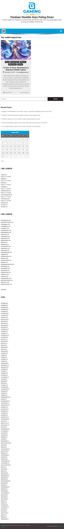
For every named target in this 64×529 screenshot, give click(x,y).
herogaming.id (4, 303)
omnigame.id (4, 395)
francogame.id (4, 431)
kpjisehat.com (4, 258)
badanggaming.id (5, 429)
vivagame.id (4, 355)
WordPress (3, 527)
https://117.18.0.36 (6, 176)
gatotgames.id (4, 409)
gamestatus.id (4, 513)
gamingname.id (4, 477)
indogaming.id (4, 307)
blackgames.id (4, 411)
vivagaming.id (4, 311)
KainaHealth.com (5, 270)
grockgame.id (4, 375)
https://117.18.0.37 (6, 196)
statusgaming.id (5, 493)
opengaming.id (4, 363)
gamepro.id (4, 515)
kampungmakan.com (6, 232)
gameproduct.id (5, 425)
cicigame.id (4, 439)
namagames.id (4, 337)
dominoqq (3, 289)
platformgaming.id (5, 481)
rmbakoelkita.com (5, 236)
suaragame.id (4, 391)
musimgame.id (4, 351)
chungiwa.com (4, 254)
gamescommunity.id (6, 443)
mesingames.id (4, 329)
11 (7, 146)
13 (15, 146)
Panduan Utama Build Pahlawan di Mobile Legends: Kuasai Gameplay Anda (21, 115)
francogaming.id (5, 419)
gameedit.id (4, 427)
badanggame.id (5, 441)
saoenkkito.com (5, 228)
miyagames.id (4, 407)
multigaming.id (4, 491)
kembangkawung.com (6, 252)
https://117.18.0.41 (6, 188)
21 (19, 149)
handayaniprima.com (6, 230)
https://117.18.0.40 (6, 200)
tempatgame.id (5, 403)
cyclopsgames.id (5, 449)
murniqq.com (4, 204)
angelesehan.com (5, 238)
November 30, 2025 (10, 72)
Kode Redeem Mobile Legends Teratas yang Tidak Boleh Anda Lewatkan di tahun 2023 (24, 122)
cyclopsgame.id (5, 463)
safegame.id (4, 379)
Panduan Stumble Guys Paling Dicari (32, 17)
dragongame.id (4, 519)
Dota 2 (7, 62)
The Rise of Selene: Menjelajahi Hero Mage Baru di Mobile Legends (16, 69)
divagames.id (4, 331)
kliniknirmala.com (5, 266)
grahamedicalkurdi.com (7, 280)
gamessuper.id (4, 325)
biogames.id (4, 383)
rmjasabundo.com (5, 248)
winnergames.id (5, 365)
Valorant (20, 64)
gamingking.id (4, 479)
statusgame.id (4, 315)
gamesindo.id (4, 321)
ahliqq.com (3, 178)
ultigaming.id (4, 489)
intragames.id (4, 385)
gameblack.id (4, 433)
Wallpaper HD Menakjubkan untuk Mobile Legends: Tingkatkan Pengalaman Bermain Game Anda (26, 111)
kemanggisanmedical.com (7, 264)
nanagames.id (4, 459)
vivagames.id (4, 333)
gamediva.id (4, 345)
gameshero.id (4, 317)
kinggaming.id (4, 483)
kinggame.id (4, 517)
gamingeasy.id (4, 473)
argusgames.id (4, 367)
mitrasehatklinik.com (6, 260)
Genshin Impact (14, 62)
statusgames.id (5, 507)
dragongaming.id (5, 487)
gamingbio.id (4, 381)
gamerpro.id (4, 471)
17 (3, 149)
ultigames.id (4, 503)
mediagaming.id (5, 455)
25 (7, 153)
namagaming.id (4, 309)
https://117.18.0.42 (6, 184)
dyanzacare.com (5, 282)
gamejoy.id (3, 467)
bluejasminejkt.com (6, 240)
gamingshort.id (4, 417)
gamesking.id (4, 497)
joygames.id (4, 447)
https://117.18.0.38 (6, 192)
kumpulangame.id (5, 401)
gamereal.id (4, 421)
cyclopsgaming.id (5, 461)
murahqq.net (4, 186)
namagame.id (4, 359)
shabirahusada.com (6, 272)
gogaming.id (4, 485)
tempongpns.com (5, 224)
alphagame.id (4, 437)
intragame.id (4, 393)
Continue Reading (24, 92)
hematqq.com (4, 202)
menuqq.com (4, 206)
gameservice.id (5, 423)
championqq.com (5, 198)
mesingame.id (4, 353)
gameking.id (4, 511)
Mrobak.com (4, 242)
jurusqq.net (4, 182)
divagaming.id (4, 305)
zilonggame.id (4, 369)
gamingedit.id (4, 415)
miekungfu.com (5, 244)
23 (27, 149)
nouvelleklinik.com (5, 268)
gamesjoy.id (4, 445)
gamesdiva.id (4, 323)
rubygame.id (4, 371)
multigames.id (4, 505)
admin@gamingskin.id (23, 72)
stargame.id (4, 361)
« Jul (2, 161)
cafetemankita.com (6, 246)
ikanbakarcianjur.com (6, 256)
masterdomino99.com (6, 194)
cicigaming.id (4, 413)
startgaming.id (4, 313)
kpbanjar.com (4, 262)
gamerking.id (4, 469)
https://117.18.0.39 (6, 180)
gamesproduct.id (5, 405)
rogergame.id (4, 435)
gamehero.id (4, 343)
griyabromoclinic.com (6, 284)
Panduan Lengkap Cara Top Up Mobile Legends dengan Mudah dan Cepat (21, 119)
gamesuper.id (4, 347)
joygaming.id (4, 457)
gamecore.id (4, 339)
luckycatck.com (5, 234)
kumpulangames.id (5, 397)
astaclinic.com (4, 276)
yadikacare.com (5, 274)
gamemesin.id (4, 341)
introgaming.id (4, 387)
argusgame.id (4, 373)
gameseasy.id (4, 495)
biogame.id (3, 399)
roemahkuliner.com (5, 226)
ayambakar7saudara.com (7, 222)
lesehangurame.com (6, 220)
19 (11, 149)
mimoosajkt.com (5, 250)
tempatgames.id (5, 389)
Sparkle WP (60, 526)
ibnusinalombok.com (6, 278)
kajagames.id (4, 453)
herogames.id (4, 327)
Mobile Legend (12, 64)
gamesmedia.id (4, 451)
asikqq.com (4, 175)
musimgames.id (5, 335)
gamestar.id (4, 349)
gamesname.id (4, 499)
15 (23, 146)
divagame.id (4, 357)
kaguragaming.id (5, 475)
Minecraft (23, 62)
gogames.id (4, 501)
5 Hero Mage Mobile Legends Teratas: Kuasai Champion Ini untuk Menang (21, 126)
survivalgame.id (5, 377)
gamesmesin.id (4, 319)
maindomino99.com (6, 190)
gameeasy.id (4, 509)
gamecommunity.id (5, 465)
